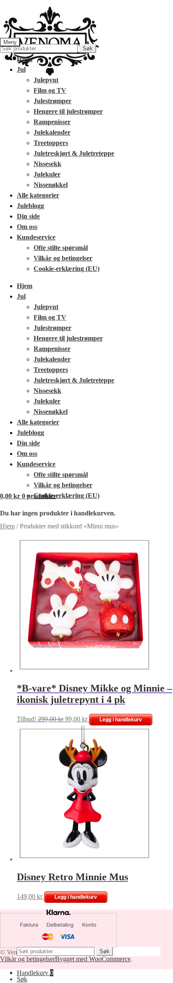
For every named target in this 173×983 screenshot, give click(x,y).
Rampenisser (52, 121)
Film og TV (50, 90)
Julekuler (47, 174)
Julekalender (52, 132)
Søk (88, 48)
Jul (21, 69)
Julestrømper (52, 100)
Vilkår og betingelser (63, 258)
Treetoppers (51, 142)
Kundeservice (36, 237)
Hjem (24, 58)
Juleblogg (30, 205)
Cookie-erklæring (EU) (67, 268)
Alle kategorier (38, 195)
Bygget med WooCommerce (93, 958)
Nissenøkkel (51, 184)
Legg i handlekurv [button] (121, 720)
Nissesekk (47, 163)
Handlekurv (35, 972)
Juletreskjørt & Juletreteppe (74, 153)
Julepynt (46, 79)
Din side (28, 216)
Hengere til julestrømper (68, 111)
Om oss (27, 226)
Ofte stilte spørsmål (61, 247)
